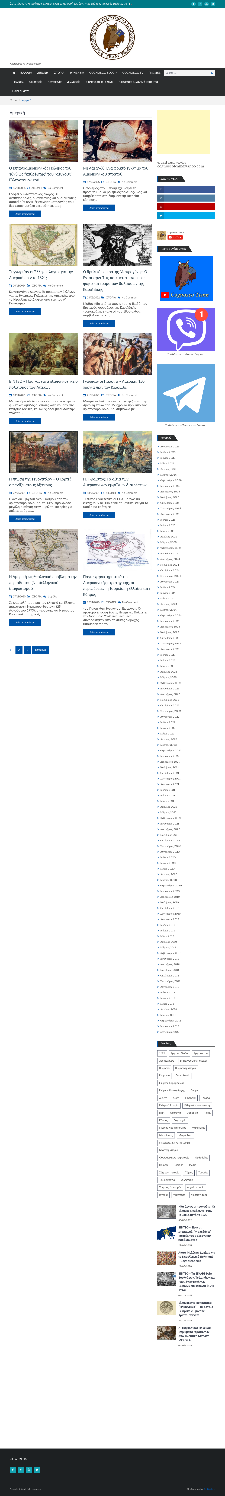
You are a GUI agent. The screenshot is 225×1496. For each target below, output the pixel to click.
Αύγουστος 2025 (169, 514)
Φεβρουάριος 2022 (171, 750)
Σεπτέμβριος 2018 (170, 981)
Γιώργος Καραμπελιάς (171, 1083)
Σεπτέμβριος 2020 (170, 846)
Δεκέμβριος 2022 (170, 694)
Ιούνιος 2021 (167, 795)
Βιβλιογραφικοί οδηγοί (99, 81)
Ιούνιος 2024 (167, 592)
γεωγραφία (73, 81)
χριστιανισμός (199, 1195)
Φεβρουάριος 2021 (170, 818)
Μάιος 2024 (167, 598)
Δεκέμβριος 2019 (170, 896)
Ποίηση (163, 1165)
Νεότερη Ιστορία (168, 1150)
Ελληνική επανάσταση (197, 1105)
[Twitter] (213, 4)
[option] (79, 4)
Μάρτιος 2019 (168, 947)
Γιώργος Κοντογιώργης (172, 1090)
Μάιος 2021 (167, 801)
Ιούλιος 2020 (168, 857)
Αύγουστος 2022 (169, 716)
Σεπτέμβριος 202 (169, 1031)
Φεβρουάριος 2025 (171, 547)
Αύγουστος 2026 (169, 446)
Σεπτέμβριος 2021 (170, 778)
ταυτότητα (179, 1195)
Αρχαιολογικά (166, 1060)
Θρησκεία (192, 1113)
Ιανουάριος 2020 (170, 891)
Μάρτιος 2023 (168, 677)
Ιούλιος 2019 (167, 925)
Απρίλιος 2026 (168, 469)
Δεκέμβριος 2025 (170, 491)
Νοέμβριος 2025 (169, 497)
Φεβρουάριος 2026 (171, 480)
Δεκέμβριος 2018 (170, 964)
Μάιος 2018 (167, 1003)
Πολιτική (178, 1165)
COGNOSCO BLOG (101, 72)
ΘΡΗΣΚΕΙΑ (77, 72)
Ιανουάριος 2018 (169, 1026)
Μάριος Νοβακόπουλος (172, 1127)
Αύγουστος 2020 (170, 851)
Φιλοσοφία (35, 81)
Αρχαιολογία (201, 1053)
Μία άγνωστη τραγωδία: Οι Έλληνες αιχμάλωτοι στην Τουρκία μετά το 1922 (196, 1211)
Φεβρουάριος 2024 (171, 615)
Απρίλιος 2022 (168, 739)
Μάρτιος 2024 (168, 609)
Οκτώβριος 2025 (169, 502)
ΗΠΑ (161, 1113)
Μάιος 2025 (167, 531)
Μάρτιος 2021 (168, 812)
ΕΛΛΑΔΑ (26, 72)
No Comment (55, 187)
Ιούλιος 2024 (167, 587)
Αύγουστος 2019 (169, 919)
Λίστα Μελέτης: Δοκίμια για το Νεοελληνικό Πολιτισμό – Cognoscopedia (196, 1257)
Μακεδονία (198, 1127)
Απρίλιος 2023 (168, 671)
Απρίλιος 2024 (168, 604)
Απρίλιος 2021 (168, 806)
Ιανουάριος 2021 (169, 823)
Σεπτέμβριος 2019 (170, 913)
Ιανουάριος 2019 (169, 958)
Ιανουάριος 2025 (169, 553)
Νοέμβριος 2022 (169, 699)
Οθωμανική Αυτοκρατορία (174, 1157)
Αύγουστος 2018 (169, 986)
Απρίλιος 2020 (168, 874)
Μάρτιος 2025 (168, 542)
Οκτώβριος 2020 (170, 840)
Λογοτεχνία (55, 81)
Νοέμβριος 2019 (169, 902)
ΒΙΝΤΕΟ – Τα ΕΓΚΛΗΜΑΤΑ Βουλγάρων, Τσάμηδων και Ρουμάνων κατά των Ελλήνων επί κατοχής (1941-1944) (196, 1282)
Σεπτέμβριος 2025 (170, 508)
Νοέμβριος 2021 (169, 767)
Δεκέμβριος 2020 (170, 829)
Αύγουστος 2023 (169, 649)
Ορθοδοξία (201, 1157)
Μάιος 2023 (167, 666)
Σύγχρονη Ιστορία (169, 1172)
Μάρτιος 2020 (168, 879)
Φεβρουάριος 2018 (170, 1020)
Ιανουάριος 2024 (169, 621)
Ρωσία (192, 1165)
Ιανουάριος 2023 (169, 688)
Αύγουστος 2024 (169, 581)
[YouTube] (206, 4)
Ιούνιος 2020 (168, 863)
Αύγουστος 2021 (169, 784)
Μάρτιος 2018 (168, 1015)
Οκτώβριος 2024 (169, 570)
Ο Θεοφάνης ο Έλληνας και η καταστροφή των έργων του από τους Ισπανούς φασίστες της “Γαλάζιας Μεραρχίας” (89, 3)
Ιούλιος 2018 (167, 992)
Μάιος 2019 (167, 936)
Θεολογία (175, 1113)
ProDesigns (209, 1489)
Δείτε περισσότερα (24, 213)
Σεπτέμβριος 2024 (170, 576)
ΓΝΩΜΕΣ (154, 72)
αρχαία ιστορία (195, 1187)
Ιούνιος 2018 (167, 998)
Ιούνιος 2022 (167, 728)
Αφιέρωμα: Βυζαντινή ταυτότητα (138, 81)
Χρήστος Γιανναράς (170, 1187)
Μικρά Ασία (185, 1135)
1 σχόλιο (52, 596)
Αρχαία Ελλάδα (179, 1053)
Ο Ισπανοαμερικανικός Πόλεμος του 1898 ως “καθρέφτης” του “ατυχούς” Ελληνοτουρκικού (40, 174)
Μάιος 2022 (167, 733)
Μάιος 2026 (167, 463)
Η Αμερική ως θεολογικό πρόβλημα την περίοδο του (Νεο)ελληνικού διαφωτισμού (43, 583)
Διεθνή (163, 1098)
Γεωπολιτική (182, 1075)
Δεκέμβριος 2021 (170, 761)
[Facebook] (193, 4)
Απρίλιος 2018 (168, 1009)
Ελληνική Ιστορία (169, 1105)
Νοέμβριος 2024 (169, 564)
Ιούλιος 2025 (167, 519)
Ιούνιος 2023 (167, 660)
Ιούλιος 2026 (167, 452)
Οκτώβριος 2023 (169, 637)
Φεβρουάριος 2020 (171, 885)
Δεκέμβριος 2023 (170, 626)
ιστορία (163, 1195)
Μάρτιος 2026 (168, 474)
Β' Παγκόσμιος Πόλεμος (193, 1060)
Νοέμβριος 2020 (169, 834)
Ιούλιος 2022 (167, 722)
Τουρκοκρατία (167, 1180)
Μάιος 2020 (167, 868)
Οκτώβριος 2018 (169, 975)
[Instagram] (200, 4)
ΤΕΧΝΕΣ (18, 81)
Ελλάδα (205, 1098)
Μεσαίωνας (166, 1135)
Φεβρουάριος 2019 (170, 953)
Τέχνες (189, 1172)
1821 (162, 1053)
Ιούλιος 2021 (167, 789)
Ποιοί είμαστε (20, 91)
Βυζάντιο (164, 1068)
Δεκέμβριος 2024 (170, 559)
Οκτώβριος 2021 (169, 773)
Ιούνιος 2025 (167, 525)
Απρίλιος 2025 (168, 536)
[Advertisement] (183, 132)
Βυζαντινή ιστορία (185, 1068)
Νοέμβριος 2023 (169, 632)
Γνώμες (195, 1090)
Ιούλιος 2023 (167, 654)
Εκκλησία (190, 1098)
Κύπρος (163, 1120)
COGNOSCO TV (132, 72)
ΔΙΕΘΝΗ (42, 72)
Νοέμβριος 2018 (169, 970)
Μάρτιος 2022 (168, 744)
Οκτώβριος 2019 (169, 908)
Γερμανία (164, 1075)
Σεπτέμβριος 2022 (170, 711)
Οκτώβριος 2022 (169, 705)
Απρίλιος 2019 (168, 941)
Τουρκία (203, 1172)
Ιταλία (207, 1113)
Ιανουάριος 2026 (169, 486)
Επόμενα (40, 649)
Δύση (176, 1098)
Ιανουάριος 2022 (169, 756)
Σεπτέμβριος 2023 (170, 643)
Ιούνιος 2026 (167, 457)
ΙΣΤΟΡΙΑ (58, 72)
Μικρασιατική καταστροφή (174, 1142)
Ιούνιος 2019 (167, 930)
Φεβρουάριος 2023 (171, 683)
